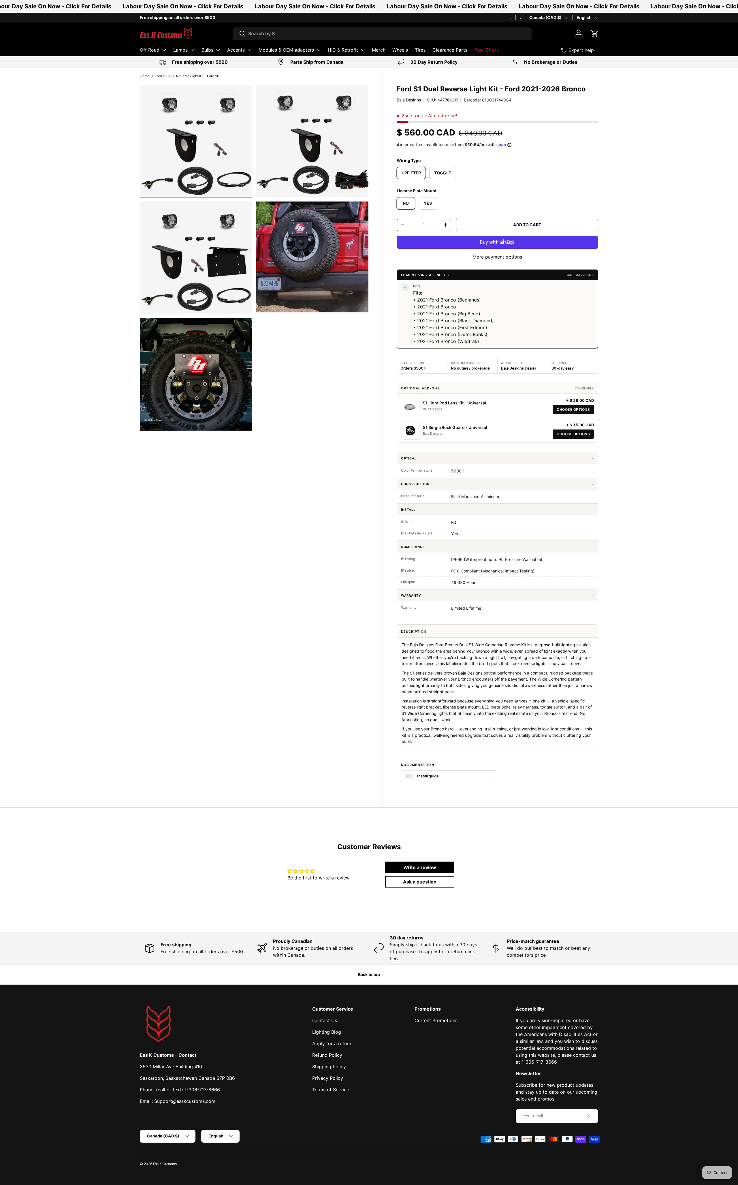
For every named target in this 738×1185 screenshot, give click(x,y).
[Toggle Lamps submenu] (192, 49)
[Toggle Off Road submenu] (164, 49)
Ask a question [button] (419, 882)
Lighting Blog (326, 1032)
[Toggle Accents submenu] (249, 49)
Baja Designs (409, 99)
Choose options (573, 409)
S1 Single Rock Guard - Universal (455, 427)
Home (144, 76)
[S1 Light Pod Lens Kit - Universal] (410, 406)
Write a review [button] (419, 867)
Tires (420, 50)
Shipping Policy (329, 1066)
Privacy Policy (327, 1078)
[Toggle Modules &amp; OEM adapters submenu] (318, 49)
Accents (236, 50)
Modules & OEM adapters (286, 50)
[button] (594, 33)
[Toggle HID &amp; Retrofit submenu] (362, 49)
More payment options (497, 257)
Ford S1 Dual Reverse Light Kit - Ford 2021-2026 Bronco (189, 76)
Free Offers (486, 50)
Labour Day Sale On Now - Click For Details (183, 6)
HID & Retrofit (343, 50)
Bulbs (207, 50)
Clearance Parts (449, 50)
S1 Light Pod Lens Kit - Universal (454, 402)
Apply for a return (331, 1043)
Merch (378, 50)
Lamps (180, 50)
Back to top (369, 974)
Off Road (149, 50)
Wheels (400, 50)
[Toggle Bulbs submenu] (217, 49)
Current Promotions (436, 1020)
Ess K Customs (165, 1164)
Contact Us (324, 1020)
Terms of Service (330, 1089)
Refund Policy (327, 1055)
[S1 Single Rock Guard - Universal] (410, 430)
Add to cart (527, 224)
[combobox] (382, 33)
